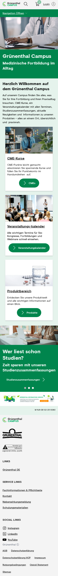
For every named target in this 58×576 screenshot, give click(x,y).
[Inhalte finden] (26, 4)
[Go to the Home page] (11, 4)
